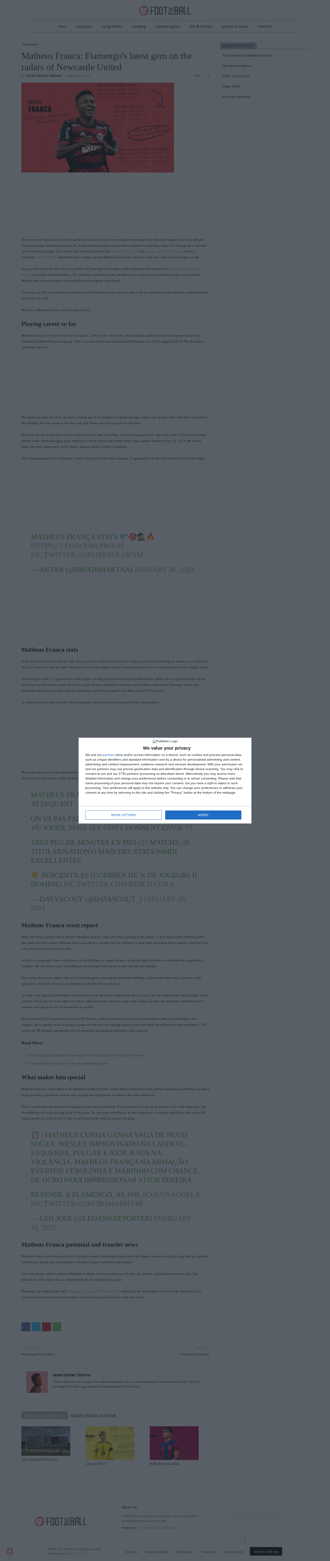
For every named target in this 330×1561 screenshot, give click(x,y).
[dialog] (165, 781)
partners (109, 754)
